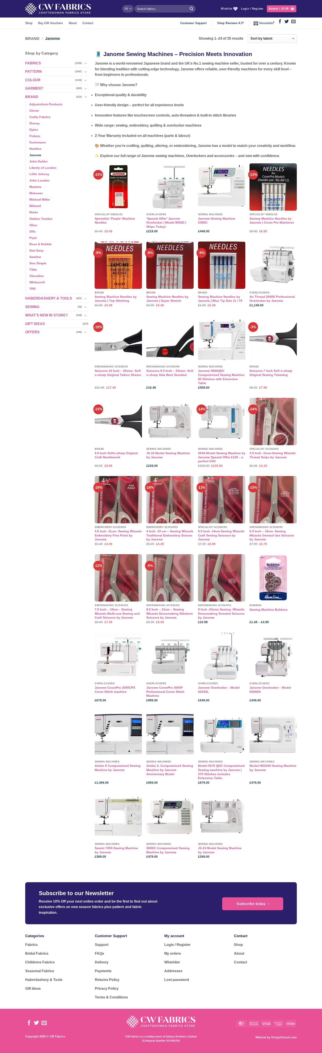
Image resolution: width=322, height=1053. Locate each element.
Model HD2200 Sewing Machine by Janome (272, 768)
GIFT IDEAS (35, 324)
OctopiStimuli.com (284, 1037)
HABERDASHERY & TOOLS (48, 298)
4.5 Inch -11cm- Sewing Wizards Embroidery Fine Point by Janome (118, 535)
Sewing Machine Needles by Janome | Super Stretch (167, 299)
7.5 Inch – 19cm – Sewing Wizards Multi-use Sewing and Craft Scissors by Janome (117, 613)
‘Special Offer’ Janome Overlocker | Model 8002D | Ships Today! (166, 222)
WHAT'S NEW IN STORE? (46, 315)
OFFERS (32, 332)
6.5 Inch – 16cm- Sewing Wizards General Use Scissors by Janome (271, 535)
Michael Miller (39, 199)
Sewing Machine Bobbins (268, 609)
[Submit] (191, 8)
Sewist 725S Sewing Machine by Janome (116, 850)
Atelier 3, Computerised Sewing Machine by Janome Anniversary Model (169, 770)
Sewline (35, 257)
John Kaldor (38, 161)
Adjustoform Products (45, 104)
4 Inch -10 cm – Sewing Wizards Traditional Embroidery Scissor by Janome (169, 535)
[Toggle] (85, 63)
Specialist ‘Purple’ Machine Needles (115, 220)
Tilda (33, 269)
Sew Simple (37, 263)
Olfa (32, 231)
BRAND (32, 38)
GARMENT (34, 88)
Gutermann (37, 142)
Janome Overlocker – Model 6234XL (219, 689)
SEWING (32, 307)
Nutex (33, 212)
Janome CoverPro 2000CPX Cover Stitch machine (115, 689)
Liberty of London (43, 167)
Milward (35, 206)
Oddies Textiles (41, 218)
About (73, 23)
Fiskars (34, 136)
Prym (33, 237)
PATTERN (33, 71)
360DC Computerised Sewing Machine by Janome (168, 850)
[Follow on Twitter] (287, 21)
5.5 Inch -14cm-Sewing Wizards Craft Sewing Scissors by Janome (221, 535)
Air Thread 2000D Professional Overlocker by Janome (272, 299)
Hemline (35, 148)
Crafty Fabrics (39, 117)
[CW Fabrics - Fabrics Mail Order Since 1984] (58, 8)
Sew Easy (36, 250)
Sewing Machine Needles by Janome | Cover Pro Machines (271, 220)
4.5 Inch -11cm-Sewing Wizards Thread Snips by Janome (272, 455)
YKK (32, 288)
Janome (35, 155)
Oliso (33, 225)
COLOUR (33, 80)
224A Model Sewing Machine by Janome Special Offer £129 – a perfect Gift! (221, 457)
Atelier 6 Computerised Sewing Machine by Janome (118, 768)
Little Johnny (39, 174)
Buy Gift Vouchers (50, 23)
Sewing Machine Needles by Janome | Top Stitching (116, 299)
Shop (28, 23)
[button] (281, 8)
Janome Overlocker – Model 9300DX (270, 689)
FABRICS (33, 63)
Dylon (33, 129)
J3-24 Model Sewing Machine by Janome (220, 850)
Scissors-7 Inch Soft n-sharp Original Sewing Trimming (270, 373)
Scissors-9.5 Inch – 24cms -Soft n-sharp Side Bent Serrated (169, 373)
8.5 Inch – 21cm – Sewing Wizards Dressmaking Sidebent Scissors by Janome (169, 613)
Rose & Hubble (40, 244)
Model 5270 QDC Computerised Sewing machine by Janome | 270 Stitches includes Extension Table (221, 772)
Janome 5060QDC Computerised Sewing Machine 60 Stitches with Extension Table (221, 377)
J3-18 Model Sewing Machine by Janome (168, 455)
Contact (87, 23)
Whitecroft (37, 282)
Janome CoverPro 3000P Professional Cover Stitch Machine (165, 691)
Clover (34, 110)
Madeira (35, 187)
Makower (36, 193)
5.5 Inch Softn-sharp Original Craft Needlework (116, 455)
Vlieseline (36, 276)
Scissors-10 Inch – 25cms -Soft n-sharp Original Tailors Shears (118, 373)
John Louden (39, 180)
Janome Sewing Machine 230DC (216, 220)
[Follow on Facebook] (280, 21)
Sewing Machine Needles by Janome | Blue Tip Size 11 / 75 (220, 299)
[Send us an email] (293, 21)
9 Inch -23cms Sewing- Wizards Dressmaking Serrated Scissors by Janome (221, 613)
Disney (34, 123)
